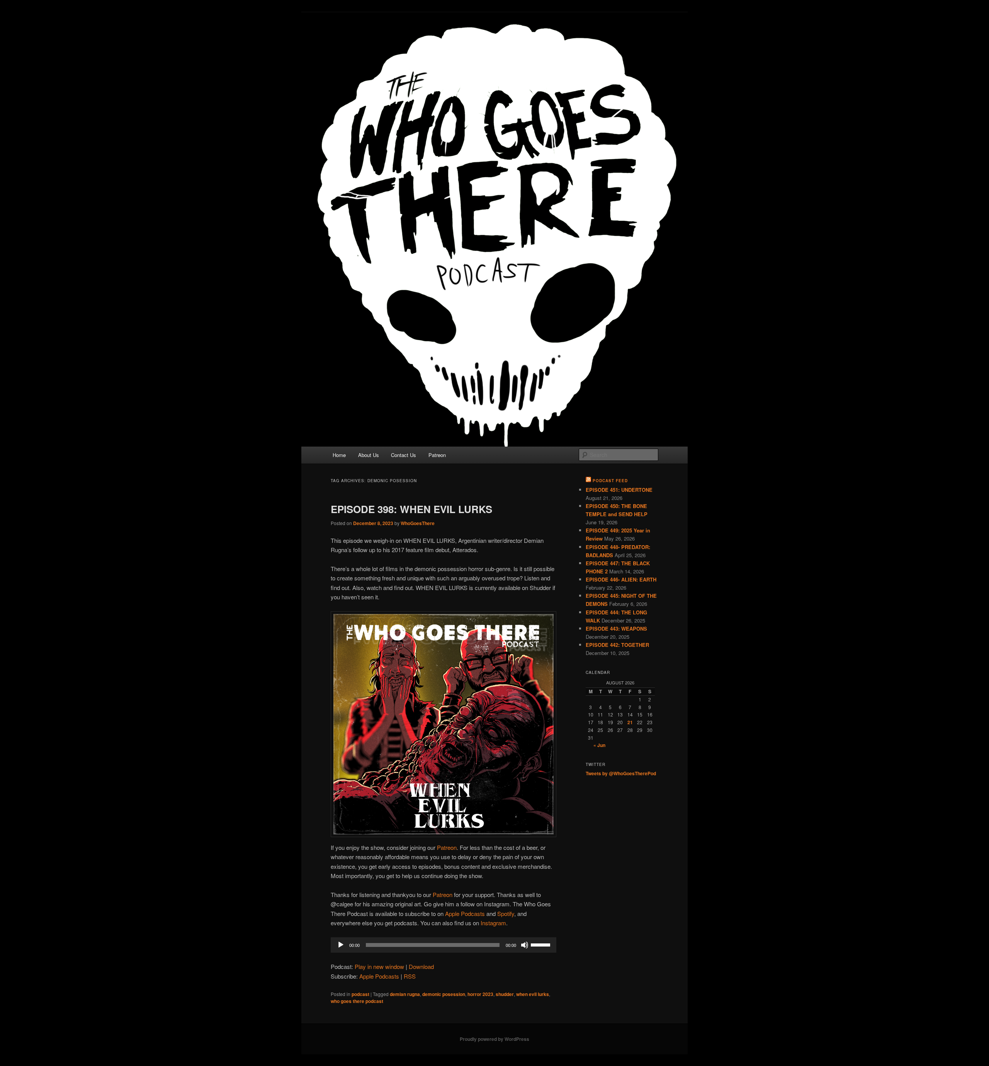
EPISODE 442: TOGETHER (617, 644)
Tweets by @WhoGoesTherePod (621, 773)
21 (630, 722)
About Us (368, 455)
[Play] (341, 945)
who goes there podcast (357, 1001)
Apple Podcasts (465, 913)
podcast (360, 994)
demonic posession (443, 994)
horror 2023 (480, 994)
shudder (505, 994)
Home (339, 455)
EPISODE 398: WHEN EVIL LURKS (411, 509)
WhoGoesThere (418, 523)
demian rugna (405, 994)
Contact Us (403, 455)
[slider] (541, 944)
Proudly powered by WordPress (494, 1038)
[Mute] (524, 945)
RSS (410, 976)
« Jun (599, 745)
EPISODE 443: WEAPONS (616, 628)
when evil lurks (532, 994)
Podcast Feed (610, 480)
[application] (443, 945)
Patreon (437, 455)
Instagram (493, 923)
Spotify (505, 913)
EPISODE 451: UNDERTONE (619, 489)
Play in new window (379, 966)
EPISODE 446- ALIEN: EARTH (621, 579)
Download (421, 966)
